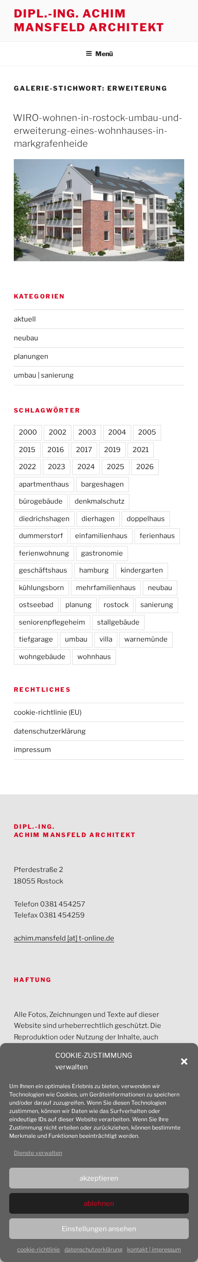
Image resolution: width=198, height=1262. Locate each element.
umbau (76, 639)
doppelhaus (146, 519)
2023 (56, 467)
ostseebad (36, 605)
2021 (141, 450)
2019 (112, 450)
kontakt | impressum (154, 1249)
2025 (115, 467)
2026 (145, 467)
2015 (27, 450)
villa (105, 639)
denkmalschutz (99, 501)
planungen (31, 356)
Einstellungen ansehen (99, 1229)
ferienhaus (157, 536)
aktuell (25, 319)
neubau (26, 338)
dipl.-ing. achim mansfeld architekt (89, 20)
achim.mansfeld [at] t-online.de (64, 938)
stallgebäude (118, 622)
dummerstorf (41, 536)
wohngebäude (42, 657)
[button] (184, 1061)
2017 (84, 450)
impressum (32, 750)
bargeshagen (102, 484)
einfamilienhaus (101, 536)
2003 (87, 432)
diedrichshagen (44, 519)
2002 (57, 432)
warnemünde (146, 639)
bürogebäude (41, 501)
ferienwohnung (44, 553)
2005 (147, 432)
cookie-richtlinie (38, 1249)
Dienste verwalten (38, 1152)
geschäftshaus (43, 570)
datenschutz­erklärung (93, 1249)
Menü (104, 53)
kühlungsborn (41, 588)
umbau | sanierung (44, 375)
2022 (27, 467)
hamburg (94, 570)
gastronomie (102, 553)
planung (78, 605)
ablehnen (99, 1203)
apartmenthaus (44, 484)
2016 (55, 450)
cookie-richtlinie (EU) (48, 712)
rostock (116, 605)
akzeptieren (99, 1178)
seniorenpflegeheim (52, 622)
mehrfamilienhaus (106, 588)
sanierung (156, 605)
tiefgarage (36, 639)
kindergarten (142, 570)
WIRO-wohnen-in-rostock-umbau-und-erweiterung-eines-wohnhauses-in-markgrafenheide (97, 130)
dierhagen (98, 519)
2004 (117, 432)
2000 (28, 432)
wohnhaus (94, 657)
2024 (86, 467)
